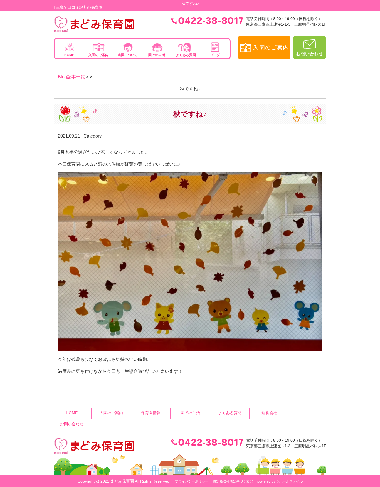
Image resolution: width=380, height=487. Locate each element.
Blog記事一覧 (71, 76)
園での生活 (156, 55)
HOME (69, 55)
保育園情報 (151, 413)
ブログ (215, 55)
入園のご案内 (98, 55)
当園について (128, 55)
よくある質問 (186, 55)
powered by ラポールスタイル (280, 481)
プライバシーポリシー (191, 481)
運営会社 (269, 413)
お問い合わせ (71, 424)
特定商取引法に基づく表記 (233, 481)
